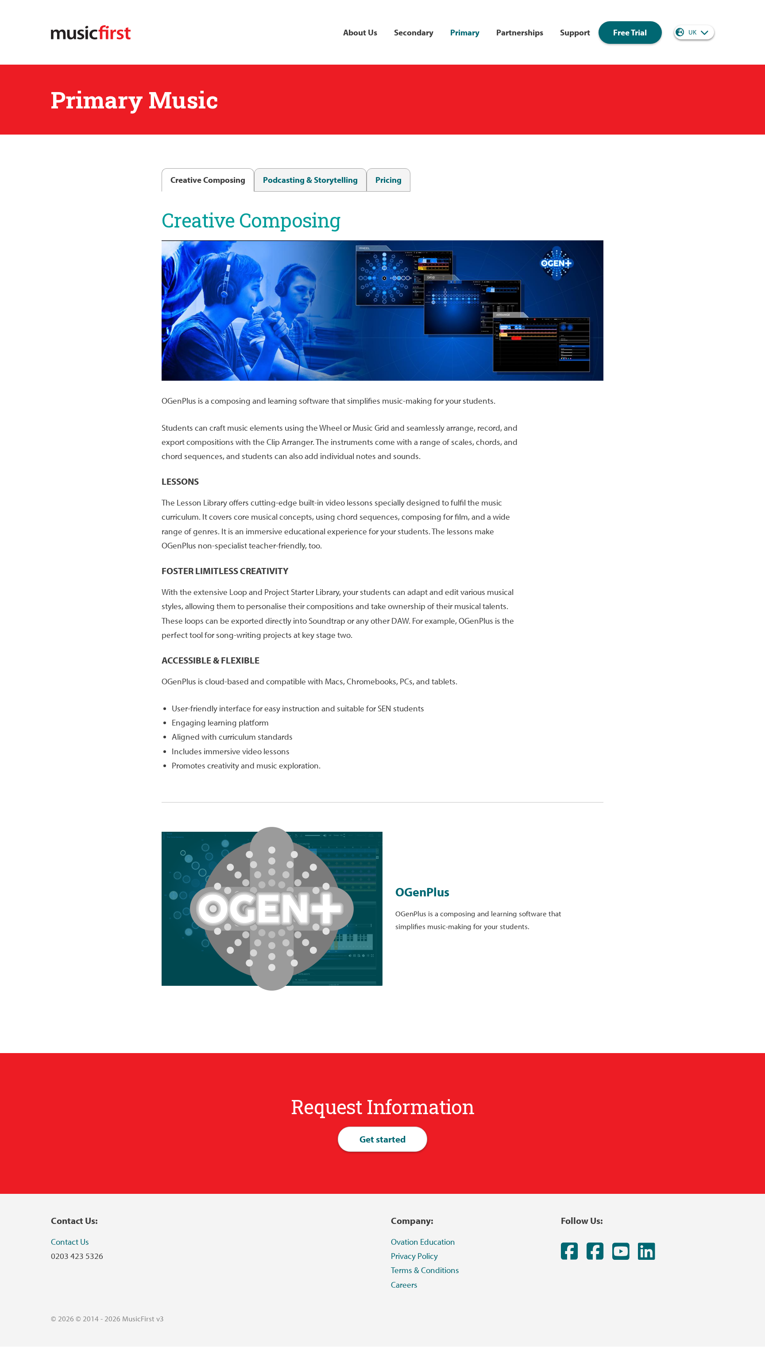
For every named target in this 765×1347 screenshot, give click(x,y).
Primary (464, 32)
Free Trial (630, 32)
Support (575, 32)
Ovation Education (423, 1241)
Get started (382, 1139)
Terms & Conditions (425, 1270)
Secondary (413, 32)
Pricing (388, 179)
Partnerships (519, 32)
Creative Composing (207, 179)
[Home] (91, 32)
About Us (360, 32)
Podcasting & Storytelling (310, 179)
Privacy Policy (414, 1256)
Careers (404, 1284)
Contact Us (70, 1241)
